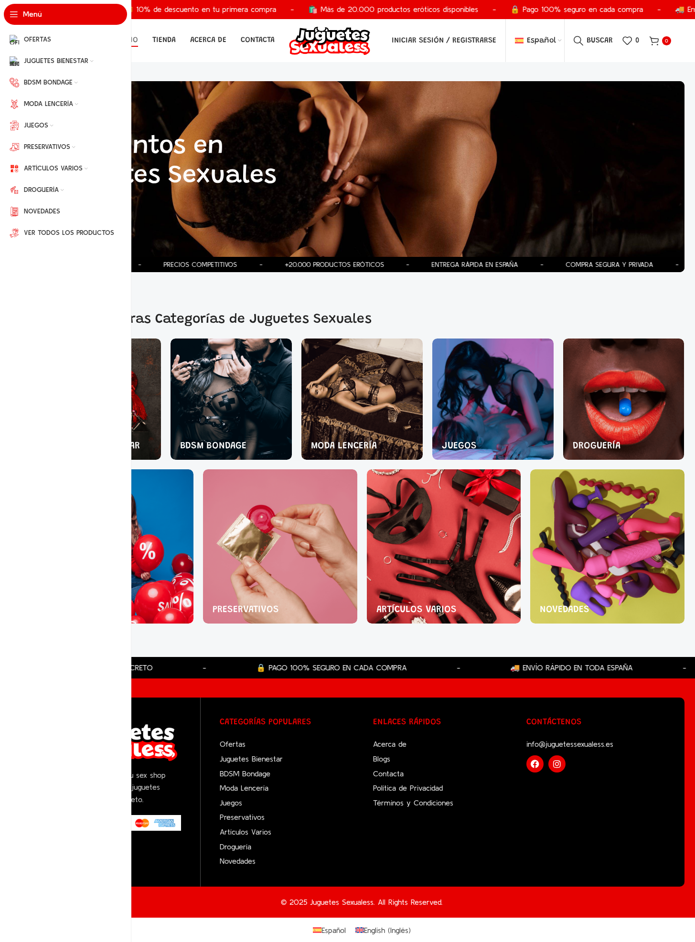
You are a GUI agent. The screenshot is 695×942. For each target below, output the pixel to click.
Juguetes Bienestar (251, 758)
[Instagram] (557, 764)
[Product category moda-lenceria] (362, 399)
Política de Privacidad (408, 787)
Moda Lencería (244, 787)
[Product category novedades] (607, 546)
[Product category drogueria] (623, 399)
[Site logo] (330, 39)
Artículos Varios (245, 831)
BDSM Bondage (245, 773)
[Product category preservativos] (280, 546)
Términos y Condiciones (413, 802)
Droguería (235, 846)
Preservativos (242, 817)
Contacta (388, 773)
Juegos (231, 802)
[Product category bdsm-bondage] (231, 399)
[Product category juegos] (493, 399)
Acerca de (389, 744)
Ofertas (233, 744)
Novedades (238, 861)
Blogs (381, 758)
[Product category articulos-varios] (444, 546)
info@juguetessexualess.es (569, 744)
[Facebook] (535, 764)
